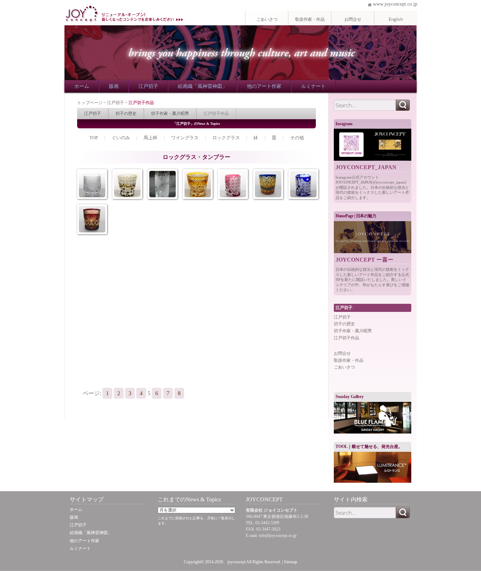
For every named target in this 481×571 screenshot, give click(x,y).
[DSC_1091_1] (127, 184)
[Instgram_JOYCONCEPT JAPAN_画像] (372, 145)
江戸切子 (148, 86)
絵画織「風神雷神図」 (202, 86)
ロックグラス (226, 137)
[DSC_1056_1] (303, 184)
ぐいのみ (121, 137)
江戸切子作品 (216, 113)
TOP (93, 137)
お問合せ (352, 19)
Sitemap (290, 561)
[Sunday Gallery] (372, 418)
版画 (114, 86)
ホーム (81, 86)
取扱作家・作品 (310, 19)
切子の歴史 (126, 113)
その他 (297, 137)
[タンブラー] (162, 184)
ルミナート (313, 86)
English (396, 19)
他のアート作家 (264, 86)
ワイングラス (185, 137)
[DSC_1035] (92, 184)
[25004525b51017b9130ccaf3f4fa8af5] (268, 184)
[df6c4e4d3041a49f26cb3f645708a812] (92, 219)
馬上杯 (150, 137)
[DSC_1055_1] (233, 184)
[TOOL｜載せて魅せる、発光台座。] (372, 467)
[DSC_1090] (198, 184)
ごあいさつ (266, 19)
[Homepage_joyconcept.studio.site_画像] (372, 237)
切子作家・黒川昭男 (170, 113)
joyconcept (236, 561)
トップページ (89, 102)
